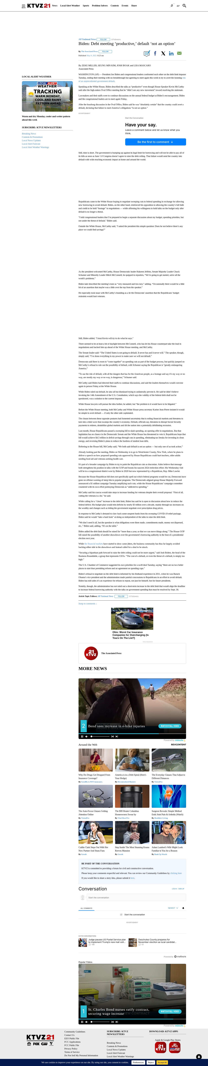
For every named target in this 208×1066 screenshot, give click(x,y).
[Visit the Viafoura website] (180, 956)
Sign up (181, 889)
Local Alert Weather (70, 5)
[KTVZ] (39, 5)
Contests (115, 5)
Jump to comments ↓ (88, 603)
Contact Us (69, 1035)
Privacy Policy (70, 1048)
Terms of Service (72, 1052)
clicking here (176, 873)
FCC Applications (72, 1042)
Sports (86, 5)
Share (134, 5)
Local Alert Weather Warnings (35, 147)
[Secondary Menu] (25, 6)
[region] (132, 922)
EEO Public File (71, 1038)
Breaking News (29, 133)
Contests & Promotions (32, 137)
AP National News (105, 596)
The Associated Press (89, 51)
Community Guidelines (74, 1031)
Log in (174, 889)
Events (125, 5)
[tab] (86, 908)
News (54, 5)
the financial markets (93, 544)
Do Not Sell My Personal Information (81, 1055)
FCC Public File (71, 1045)
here (132, 878)
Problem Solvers (100, 5)
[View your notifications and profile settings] (183, 908)
